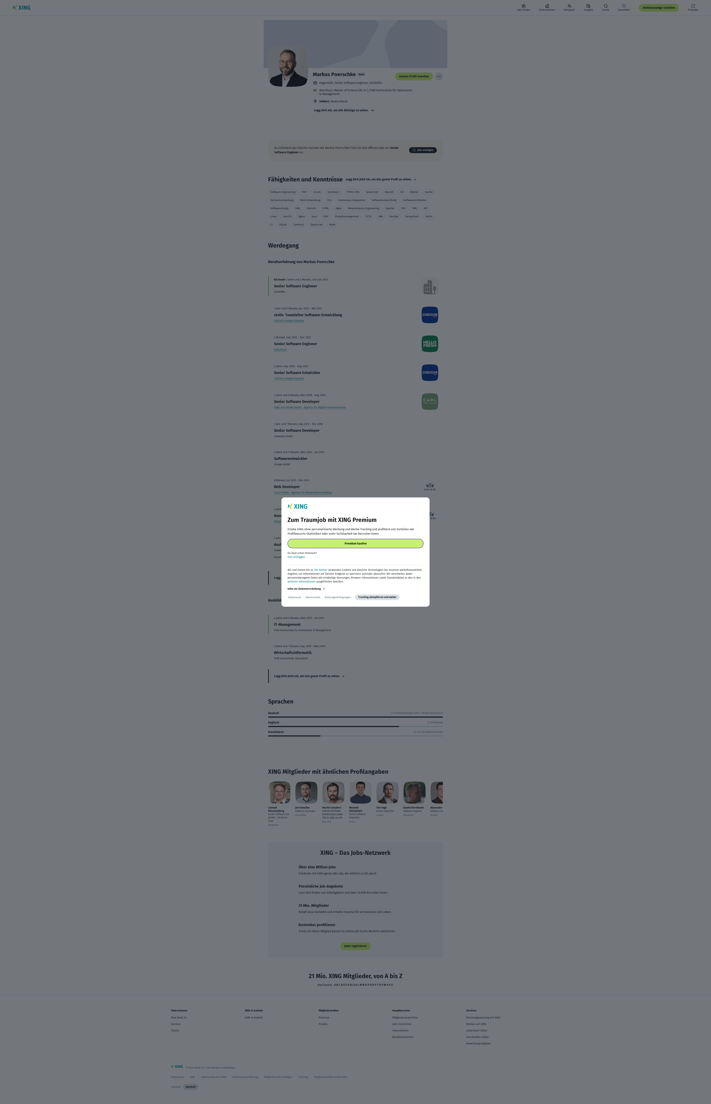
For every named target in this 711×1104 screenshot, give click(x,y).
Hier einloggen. (296, 557)
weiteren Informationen (302, 581)
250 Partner (320, 570)
